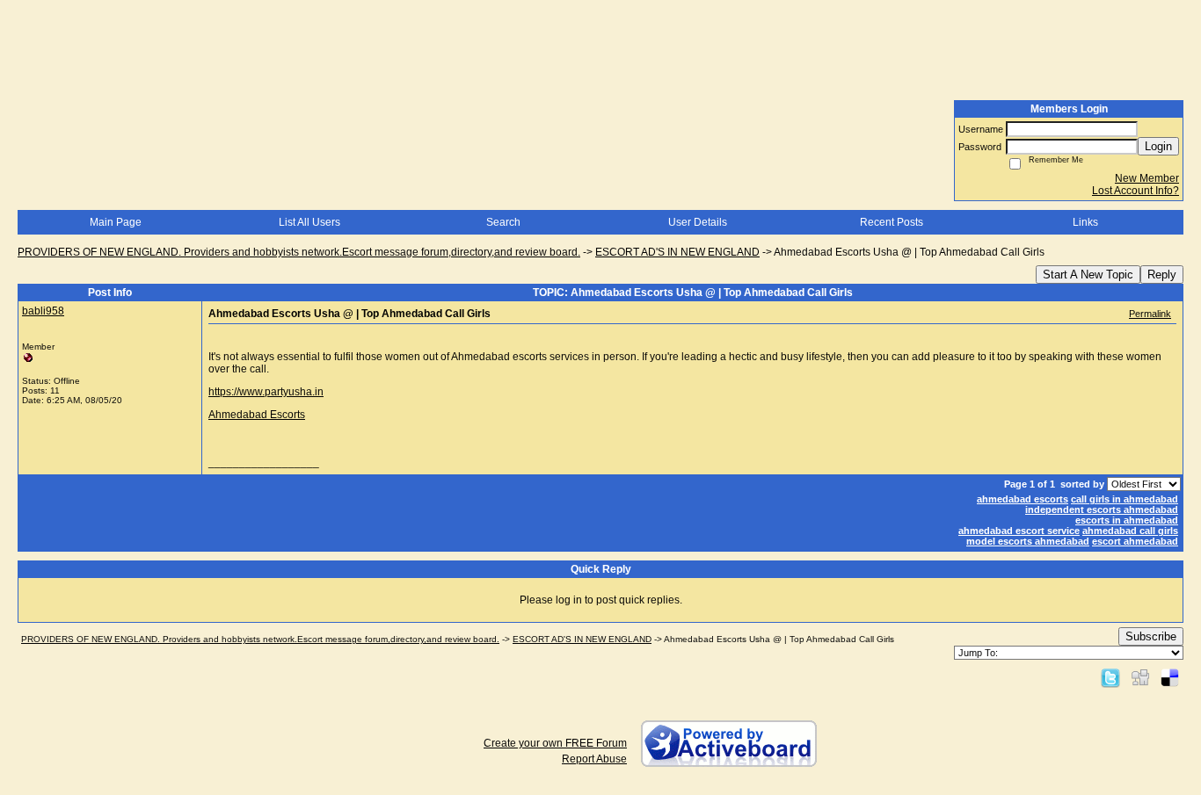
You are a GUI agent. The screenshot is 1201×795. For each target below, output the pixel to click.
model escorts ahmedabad (1027, 541)
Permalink (1150, 313)
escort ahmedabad (1135, 541)
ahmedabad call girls (1130, 530)
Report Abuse (594, 759)
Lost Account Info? (1135, 190)
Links (1085, 222)
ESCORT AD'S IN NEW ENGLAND (677, 252)
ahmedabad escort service (1019, 530)
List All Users (309, 222)
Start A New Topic (1088, 274)
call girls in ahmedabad (1124, 499)
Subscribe (1150, 636)
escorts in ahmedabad (1126, 520)
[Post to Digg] (1140, 677)
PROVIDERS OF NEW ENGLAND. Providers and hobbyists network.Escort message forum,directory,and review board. (299, 252)
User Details (697, 222)
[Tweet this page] (1110, 677)
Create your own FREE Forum (555, 743)
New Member (1147, 178)
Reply (1161, 274)
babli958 (43, 311)
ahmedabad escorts (1022, 499)
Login (1158, 146)
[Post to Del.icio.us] (1169, 677)
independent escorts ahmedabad (1101, 509)
